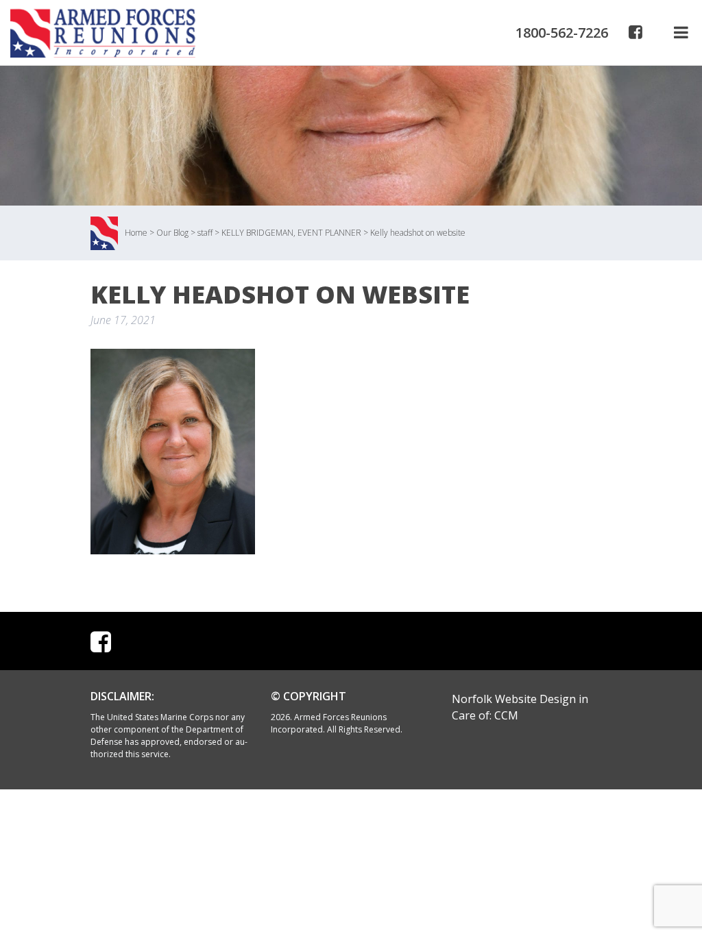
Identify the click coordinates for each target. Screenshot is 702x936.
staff (205, 232)
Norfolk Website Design (514, 698)
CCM (506, 715)
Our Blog (172, 232)
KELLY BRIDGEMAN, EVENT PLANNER (291, 232)
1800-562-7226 (562, 32)
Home (136, 232)
